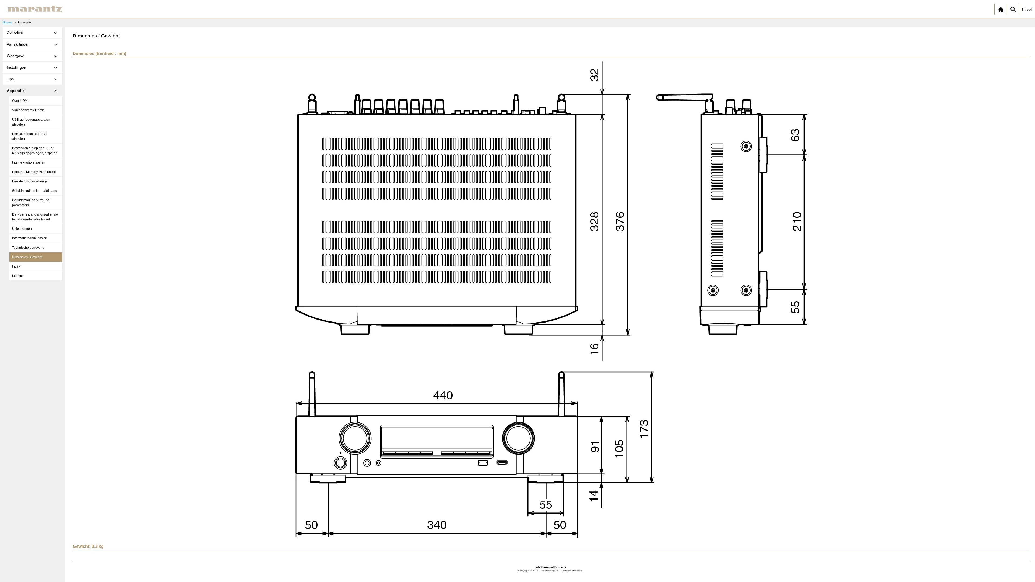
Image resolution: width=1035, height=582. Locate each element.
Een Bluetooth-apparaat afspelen (29, 136)
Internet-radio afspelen (28, 162)
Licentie (18, 276)
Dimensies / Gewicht (27, 257)
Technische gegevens (28, 248)
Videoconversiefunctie (28, 110)
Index (16, 266)
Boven (7, 22)
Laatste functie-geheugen (31, 181)
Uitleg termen (22, 229)
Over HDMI (20, 101)
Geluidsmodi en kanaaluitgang (34, 191)
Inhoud (1027, 9)
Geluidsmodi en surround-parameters (31, 202)
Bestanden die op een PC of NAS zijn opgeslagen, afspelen (34, 150)
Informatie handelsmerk (29, 238)
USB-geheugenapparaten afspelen (31, 122)
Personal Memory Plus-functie (34, 172)
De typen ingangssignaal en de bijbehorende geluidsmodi (35, 217)
